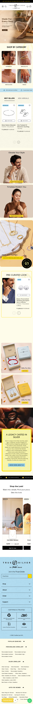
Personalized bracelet (7, 652)
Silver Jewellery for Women (9, 675)
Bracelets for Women (7, 695)
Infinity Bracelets (13, 697)
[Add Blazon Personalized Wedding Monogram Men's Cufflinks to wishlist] (29, 279)
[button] (2, 40)
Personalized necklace (7, 654)
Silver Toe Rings (22, 669)
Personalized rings (20, 654)
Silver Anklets (5, 671)
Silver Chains (5, 669)
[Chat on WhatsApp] (30, 700)
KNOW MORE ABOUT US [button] (16, 465)
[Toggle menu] (3, 6)
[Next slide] (19, 313)
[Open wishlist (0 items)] (27, 6)
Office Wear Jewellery (21, 673)
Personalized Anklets (7, 656)
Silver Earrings (5, 667)
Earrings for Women (20, 695)
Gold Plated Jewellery (7, 673)
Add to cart (12, 548)
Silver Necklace (25, 667)
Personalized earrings (20, 652)
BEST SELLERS (9, 98)
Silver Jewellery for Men (24, 675)
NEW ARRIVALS (23, 98)
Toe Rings (4, 697)
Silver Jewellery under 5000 (10, 678)
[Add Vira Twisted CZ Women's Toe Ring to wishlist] (29, 105)
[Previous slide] (14, 313)
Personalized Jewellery (17, 671)
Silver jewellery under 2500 (9, 680)
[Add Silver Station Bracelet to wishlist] (14, 105)
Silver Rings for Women (8, 692)
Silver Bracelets (15, 667)
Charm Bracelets (24, 699)
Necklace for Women (21, 692)
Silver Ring (13, 669)
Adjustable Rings (23, 697)
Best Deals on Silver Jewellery (9, 682)
